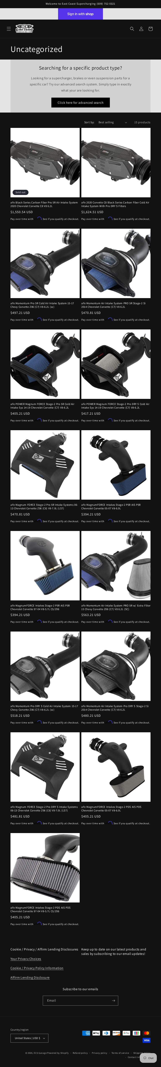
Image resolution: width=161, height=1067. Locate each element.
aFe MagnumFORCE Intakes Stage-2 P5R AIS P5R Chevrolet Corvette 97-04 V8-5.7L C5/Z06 (40, 607)
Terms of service (120, 1052)
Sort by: (89, 122)
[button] (8, 28)
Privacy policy (99, 1052)
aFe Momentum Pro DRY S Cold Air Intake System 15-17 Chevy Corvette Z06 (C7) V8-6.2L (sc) (44, 708)
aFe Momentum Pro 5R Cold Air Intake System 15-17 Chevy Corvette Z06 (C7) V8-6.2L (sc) (42, 305)
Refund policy (80, 1052)
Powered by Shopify (58, 1052)
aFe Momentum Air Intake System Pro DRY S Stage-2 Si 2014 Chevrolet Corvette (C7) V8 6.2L (115, 708)
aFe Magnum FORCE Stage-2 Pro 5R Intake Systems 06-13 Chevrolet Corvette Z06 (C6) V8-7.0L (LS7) (44, 506)
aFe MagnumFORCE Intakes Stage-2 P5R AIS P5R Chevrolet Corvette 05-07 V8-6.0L (111, 506)
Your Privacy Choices (25, 959)
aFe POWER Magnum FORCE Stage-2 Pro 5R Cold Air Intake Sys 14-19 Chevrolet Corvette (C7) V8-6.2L (42, 405)
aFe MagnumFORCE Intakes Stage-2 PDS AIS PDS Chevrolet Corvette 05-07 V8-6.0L (111, 808)
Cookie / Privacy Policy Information (37, 968)
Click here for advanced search (81, 103)
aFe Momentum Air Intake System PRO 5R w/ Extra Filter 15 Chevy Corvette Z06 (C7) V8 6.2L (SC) (116, 607)
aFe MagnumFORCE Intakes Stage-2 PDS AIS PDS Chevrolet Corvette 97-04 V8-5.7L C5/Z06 (40, 909)
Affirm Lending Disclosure (30, 977)
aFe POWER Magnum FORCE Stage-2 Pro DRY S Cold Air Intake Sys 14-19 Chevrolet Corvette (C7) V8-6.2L (115, 405)
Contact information (139, 1057)
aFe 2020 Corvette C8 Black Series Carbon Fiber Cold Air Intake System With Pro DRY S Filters (115, 204)
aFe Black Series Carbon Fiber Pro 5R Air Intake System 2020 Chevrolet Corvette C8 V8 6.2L (44, 204)
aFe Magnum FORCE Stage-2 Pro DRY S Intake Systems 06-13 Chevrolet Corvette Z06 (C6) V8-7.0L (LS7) (44, 808)
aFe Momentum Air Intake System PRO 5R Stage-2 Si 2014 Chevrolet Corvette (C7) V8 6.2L (113, 305)
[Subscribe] (113, 1001)
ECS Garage (40, 1052)
